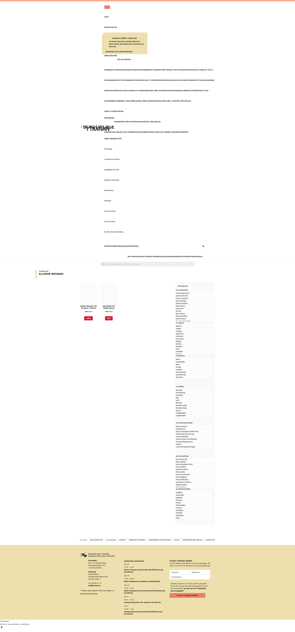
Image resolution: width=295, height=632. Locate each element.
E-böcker (175, 132)
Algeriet (179, 326)
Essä (177, 398)
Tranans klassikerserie (184, 442)
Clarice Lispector (182, 298)
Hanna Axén (180, 472)
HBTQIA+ (108, 201)
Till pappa (108, 149)
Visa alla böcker (124, 59)
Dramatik (179, 395)
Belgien (178, 341)
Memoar (179, 403)
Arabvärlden (180, 362)
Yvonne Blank (181, 467)
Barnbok (179, 390)
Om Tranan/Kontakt (136, 256)
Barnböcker (109, 190)
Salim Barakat (181, 301)
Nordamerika (181, 374)
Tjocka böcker (110, 211)
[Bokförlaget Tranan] (97, 131)
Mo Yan (178, 311)
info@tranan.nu (94, 585)
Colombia (179, 351)
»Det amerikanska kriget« (186, 447)
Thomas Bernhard (182, 293)
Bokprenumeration (112, 246)
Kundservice (175, 256)
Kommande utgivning (137, 540)
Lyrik (177, 400)
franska (179, 508)
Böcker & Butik (110, 27)
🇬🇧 (203, 246)
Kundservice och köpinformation (119, 52)
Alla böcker (111, 540)
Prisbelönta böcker (112, 159)
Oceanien (179, 377)
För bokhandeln (195, 256)
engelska (179, 497)
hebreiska (179, 515)
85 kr (109, 318)
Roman (178, 410)
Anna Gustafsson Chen (184, 464)
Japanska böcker (212, 540)
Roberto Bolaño (181, 303)
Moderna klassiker (111, 180)
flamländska (180, 505)
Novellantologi (181, 405)
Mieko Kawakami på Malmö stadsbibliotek (142, 581)
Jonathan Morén (182, 469)
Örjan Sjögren (181, 462)
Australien (180, 339)
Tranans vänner (152, 256)
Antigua (179, 331)
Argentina (179, 334)
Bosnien (179, 344)
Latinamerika (181, 372)
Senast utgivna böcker (114, 111)
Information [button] (133, 246)
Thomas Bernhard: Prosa (185, 434)
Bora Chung (180, 313)
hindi (178, 518)
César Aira (179, 308)
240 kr (88, 318)
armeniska (180, 495)
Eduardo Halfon (181, 316)
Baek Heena (180, 306)
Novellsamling (181, 408)
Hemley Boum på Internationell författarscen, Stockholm (143, 613)
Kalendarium (164, 256)
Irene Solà (88, 311)
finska (178, 503)
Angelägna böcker (111, 170)
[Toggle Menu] (107, 7)
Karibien (179, 369)
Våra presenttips (96, 540)
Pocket (139, 122)
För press (184, 256)
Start (106, 17)
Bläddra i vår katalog (151, 122)
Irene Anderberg (182, 479)
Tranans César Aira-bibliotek (186, 439)
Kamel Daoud (181, 318)
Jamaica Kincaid (182, 296)
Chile (178, 349)
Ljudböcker (183, 132)
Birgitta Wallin (181, 485)
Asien (178, 364)
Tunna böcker (109, 222)
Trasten (178, 444)
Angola (178, 328)
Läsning (124, 246)
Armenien (179, 336)
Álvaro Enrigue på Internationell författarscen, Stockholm (144, 571)
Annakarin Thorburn (183, 482)
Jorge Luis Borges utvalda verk (187, 431)
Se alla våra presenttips (113, 232)
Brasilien (179, 346)
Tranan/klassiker (182, 436)
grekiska (179, 513)
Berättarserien (181, 426)
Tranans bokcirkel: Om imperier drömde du (142, 602)
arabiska (179, 492)
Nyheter (122, 540)
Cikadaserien (181, 429)
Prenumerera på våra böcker (160, 540)
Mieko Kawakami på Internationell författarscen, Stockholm (145, 592)
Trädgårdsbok (181, 413)
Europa (178, 367)
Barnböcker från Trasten (125, 122)
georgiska (179, 510)
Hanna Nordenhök (183, 474)
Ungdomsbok (181, 415)
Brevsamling (180, 392)
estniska (179, 500)
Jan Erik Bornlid (181, 459)
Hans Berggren (181, 477)
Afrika (178, 359)
